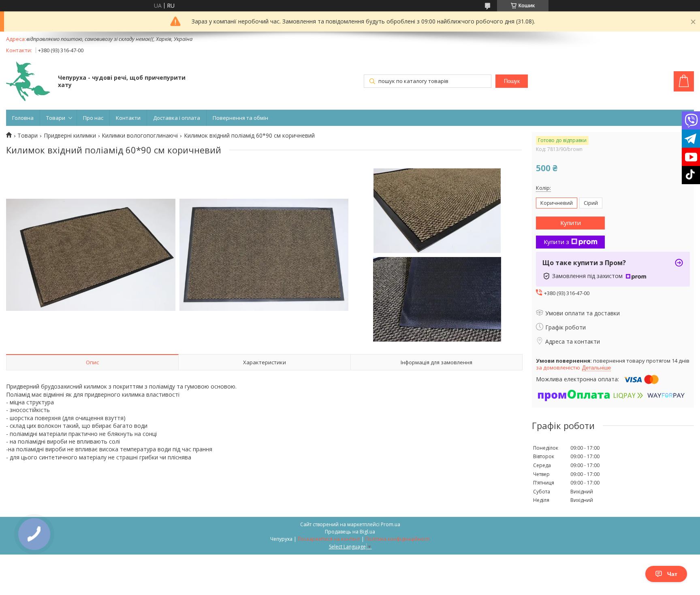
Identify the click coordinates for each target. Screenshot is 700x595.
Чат (672, 574)
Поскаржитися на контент (329, 539)
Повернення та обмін (240, 117)
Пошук (512, 81)
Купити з (556, 242)
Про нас (93, 117)
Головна (23, 117)
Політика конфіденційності (397, 539)
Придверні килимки (70, 135)
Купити (570, 223)
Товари (55, 117)
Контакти (128, 117)
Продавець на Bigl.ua (350, 531)
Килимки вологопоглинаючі (140, 135)
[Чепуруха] (28, 82)
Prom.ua (390, 524)
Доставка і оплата (176, 117)
